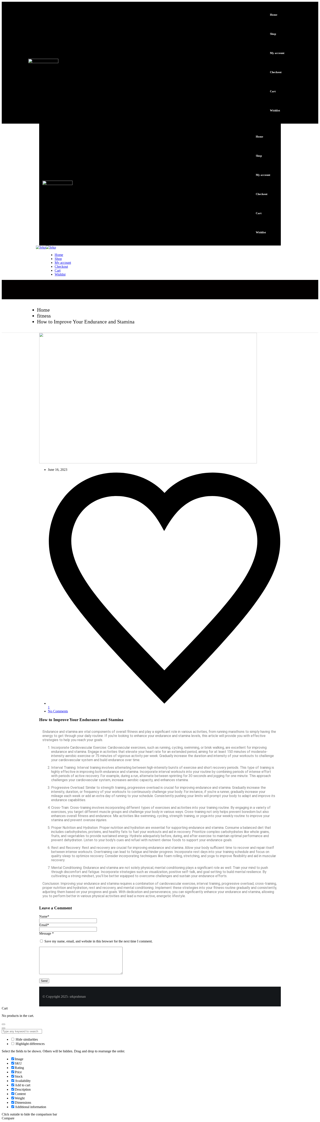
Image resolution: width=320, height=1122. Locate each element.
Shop (273, 33)
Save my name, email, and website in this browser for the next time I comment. (98, 941)
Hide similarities (26, 1039)
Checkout (275, 72)
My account (277, 53)
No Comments (58, 711)
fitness (44, 316)
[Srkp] (41, 247)
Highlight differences (30, 1044)
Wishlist (275, 110)
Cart (273, 91)
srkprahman (78, 996)
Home (273, 14)
